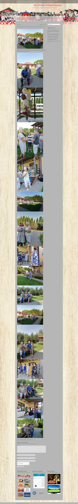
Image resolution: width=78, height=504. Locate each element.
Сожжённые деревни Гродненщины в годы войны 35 (30, 2)
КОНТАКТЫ (52, 2)
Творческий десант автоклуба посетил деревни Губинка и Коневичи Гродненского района (53, 31)
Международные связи (41, 2)
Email (18, 456)
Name (18, 453)
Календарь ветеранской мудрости (40, 1)
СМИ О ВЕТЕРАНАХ (33, 1)
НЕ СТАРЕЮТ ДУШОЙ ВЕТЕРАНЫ (50, 1)
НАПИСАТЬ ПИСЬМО (47, 2)
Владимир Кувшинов (43, 24)
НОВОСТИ (25, 439)
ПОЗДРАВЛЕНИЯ (28, 1)
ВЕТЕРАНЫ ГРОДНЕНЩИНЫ (48, 5)
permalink (31, 439)
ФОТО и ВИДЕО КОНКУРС (22, 1)
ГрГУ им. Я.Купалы (25, 503)
